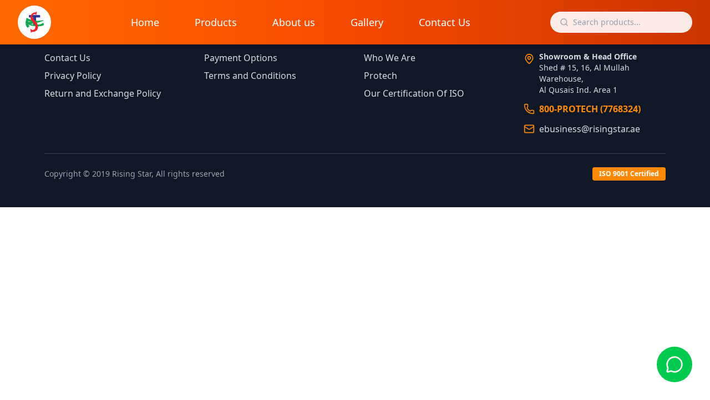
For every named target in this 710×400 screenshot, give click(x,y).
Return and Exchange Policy (102, 93)
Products (216, 22)
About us (293, 22)
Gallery (367, 22)
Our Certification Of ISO (414, 93)
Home (145, 22)
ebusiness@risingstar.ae (589, 129)
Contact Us (444, 22)
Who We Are (389, 58)
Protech (380, 75)
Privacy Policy (72, 75)
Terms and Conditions (250, 75)
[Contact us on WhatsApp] (674, 364)
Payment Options (240, 58)
